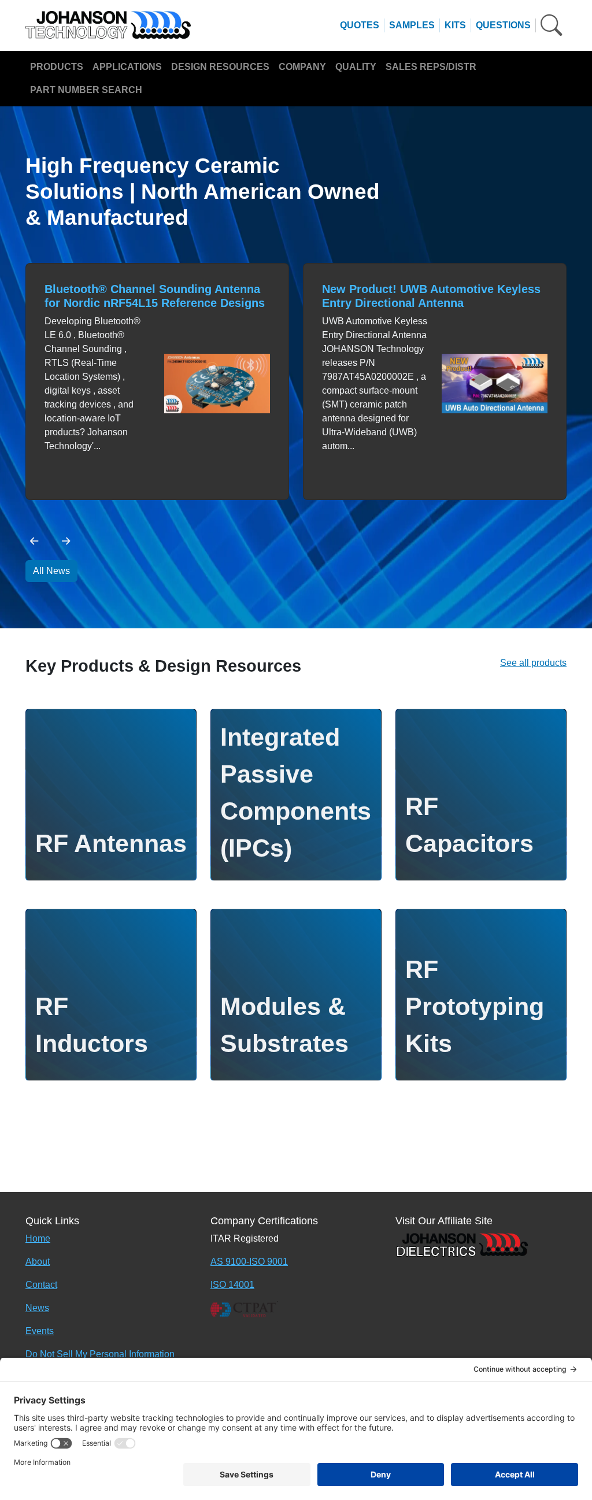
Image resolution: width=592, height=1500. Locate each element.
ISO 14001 (232, 1285)
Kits (455, 25)
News (37, 1308)
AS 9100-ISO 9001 (249, 1261)
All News (51, 571)
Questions (503, 25)
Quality (355, 67)
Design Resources (220, 67)
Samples (412, 25)
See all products (533, 663)
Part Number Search (86, 90)
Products (56, 67)
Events (39, 1331)
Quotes (359, 25)
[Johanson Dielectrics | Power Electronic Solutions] (461, 1244)
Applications (127, 67)
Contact (41, 1285)
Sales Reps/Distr (431, 67)
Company (302, 67)
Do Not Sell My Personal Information (100, 1354)
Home (37, 1238)
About (37, 1261)
